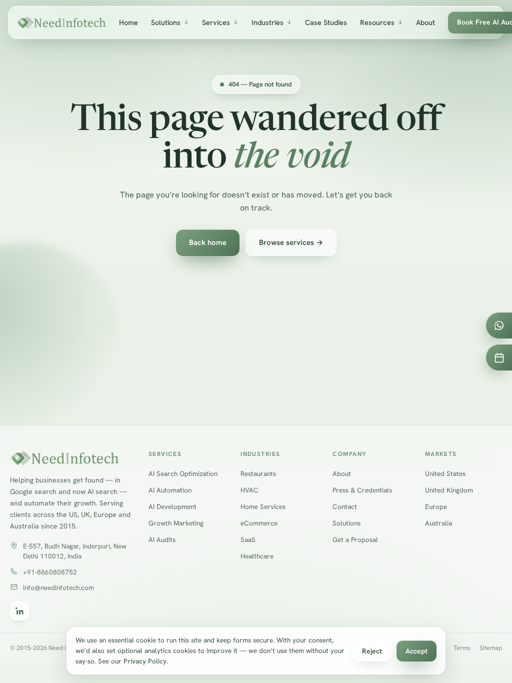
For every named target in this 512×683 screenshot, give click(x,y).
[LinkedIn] (19, 611)
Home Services (263, 506)
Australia (438, 523)
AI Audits (162, 539)
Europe (436, 506)
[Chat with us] (499, 325)
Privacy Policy (145, 661)
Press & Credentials (362, 490)
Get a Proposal (355, 539)
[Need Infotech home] (61, 23)
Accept (417, 651)
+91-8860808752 (50, 572)
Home (128, 22)
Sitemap (491, 648)
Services (216, 22)
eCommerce (259, 523)
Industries (268, 22)
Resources (377, 22)
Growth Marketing (176, 523)
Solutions (165, 22)
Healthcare (257, 556)
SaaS (248, 539)
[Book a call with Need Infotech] (499, 357)
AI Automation (170, 490)
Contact (344, 506)
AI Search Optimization (183, 473)
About (425, 22)
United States (445, 473)
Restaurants (258, 473)
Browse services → (291, 243)
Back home (207, 243)
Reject (372, 651)
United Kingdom (449, 490)
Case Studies (326, 22)
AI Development (172, 506)
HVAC (249, 490)
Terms (462, 648)
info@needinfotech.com (58, 587)
